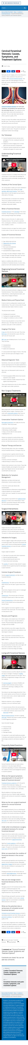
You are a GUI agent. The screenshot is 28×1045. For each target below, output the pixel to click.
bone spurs (4, 334)
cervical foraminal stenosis (15, 78)
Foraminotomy (5, 582)
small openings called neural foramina (12, 190)
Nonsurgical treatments (7, 422)
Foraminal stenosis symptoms (9, 783)
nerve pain (4, 717)
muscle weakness (11, 843)
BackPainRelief (12, 942)
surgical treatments (10, 575)
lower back (5, 712)
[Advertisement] (14, 35)
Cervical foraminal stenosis (9, 106)
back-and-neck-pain (8, 940)
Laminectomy (5, 595)
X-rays (3, 332)
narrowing (16, 212)
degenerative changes (7, 864)
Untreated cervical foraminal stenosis (11, 913)
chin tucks (4, 820)
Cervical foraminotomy (7, 600)
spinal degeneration (11, 873)
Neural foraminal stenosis (8, 715)
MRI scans (4, 339)
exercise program (7, 683)
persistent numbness (7, 917)
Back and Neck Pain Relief (12, 3)
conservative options (12, 413)
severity (6, 564)
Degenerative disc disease (9, 243)
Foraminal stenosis (6, 212)
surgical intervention (17, 839)
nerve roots (4, 849)
